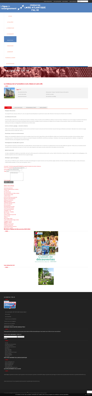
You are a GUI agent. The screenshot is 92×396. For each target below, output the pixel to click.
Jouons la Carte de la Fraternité (10, 197)
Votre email (6, 169)
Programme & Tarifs (31, 107)
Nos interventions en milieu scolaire (11, 193)
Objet (5, 171)
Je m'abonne (21, 336)
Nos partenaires (7, 192)
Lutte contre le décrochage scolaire (11, 219)
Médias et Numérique (8, 200)
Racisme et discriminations (9, 198)
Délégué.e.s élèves (8, 222)
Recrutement (65, 1)
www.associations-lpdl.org (16, 374)
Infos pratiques (18, 107)
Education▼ (10, 40)
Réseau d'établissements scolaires (11, 189)
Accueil (10, 16)
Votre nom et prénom (8, 167)
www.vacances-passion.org (22, 381)
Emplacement (43, 107)
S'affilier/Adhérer (57, 1)
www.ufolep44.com (9, 364)
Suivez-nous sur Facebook (10, 319)
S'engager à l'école (8, 221)
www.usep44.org (8, 366)
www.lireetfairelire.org (80, 374)
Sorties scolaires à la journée (10, 214)
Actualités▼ (10, 22)
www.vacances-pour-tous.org (10, 381)
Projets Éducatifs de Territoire (10, 226)
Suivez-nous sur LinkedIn (9, 323)
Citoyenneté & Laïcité (8, 194)
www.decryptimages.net (52, 374)
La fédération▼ (10, 28)
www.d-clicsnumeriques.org (28, 374)
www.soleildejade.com (9, 362)
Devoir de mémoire (8, 204)
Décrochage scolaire (8, 218)
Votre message (7, 180)
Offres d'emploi (8, 350)
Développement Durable (9, 206)
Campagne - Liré (7, 210)
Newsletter (7, 348)
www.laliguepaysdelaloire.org (11, 367)
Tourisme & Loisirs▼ (10, 57)
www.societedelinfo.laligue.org (40, 374)
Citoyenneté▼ (10, 34)
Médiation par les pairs (9, 223)
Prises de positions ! (9, 345)
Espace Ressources (48, 1)
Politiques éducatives (8, 225)
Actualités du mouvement (10, 344)
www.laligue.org (7, 374)
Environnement (7, 205)
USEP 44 (5, 217)
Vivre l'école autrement (9, 209)
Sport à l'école (7, 216)
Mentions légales (8, 354)
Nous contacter (73, 1)
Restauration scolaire (8, 227)
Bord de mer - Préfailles (9, 212)
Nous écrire (7, 314)
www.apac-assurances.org (33, 381)
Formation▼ (10, 45)
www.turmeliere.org (9, 363)
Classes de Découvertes (9, 208)
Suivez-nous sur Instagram (10, 321)
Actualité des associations (10, 346)
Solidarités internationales (9, 202)
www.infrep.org (61, 374)
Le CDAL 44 (6, 190)
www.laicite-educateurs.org (70, 374)
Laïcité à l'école (7, 196)
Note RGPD (7, 356)
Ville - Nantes (6, 213)
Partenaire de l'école (8, 188)
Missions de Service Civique (11, 352)
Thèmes (9, 107)
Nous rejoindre (8, 349)
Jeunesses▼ (10, 51)
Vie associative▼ (10, 63)
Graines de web (37, 392)
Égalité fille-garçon (8, 201)
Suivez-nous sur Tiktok (9, 325)
